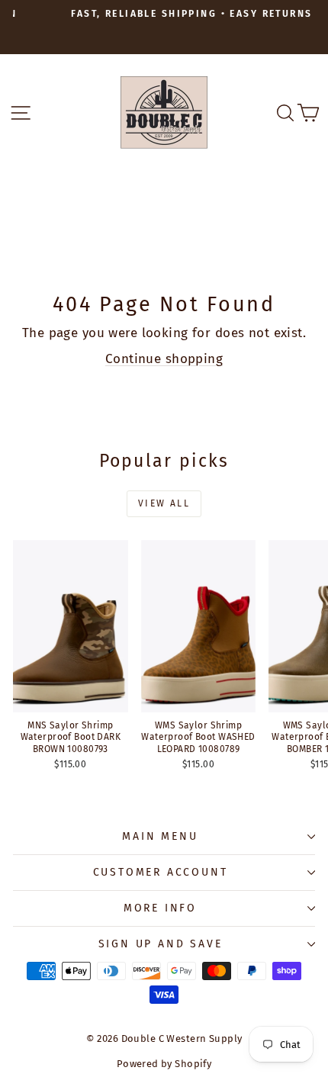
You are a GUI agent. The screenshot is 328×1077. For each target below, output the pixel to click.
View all (164, 503)
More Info (160, 908)
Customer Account (160, 872)
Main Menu (160, 836)
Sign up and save (160, 943)
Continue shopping (164, 359)
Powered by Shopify (164, 1063)
